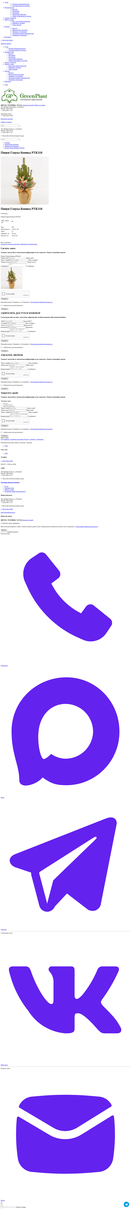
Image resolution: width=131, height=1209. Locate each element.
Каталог (7, 26)
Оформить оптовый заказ (29, 244)
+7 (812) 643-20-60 (7, 40)
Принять (4, 530)
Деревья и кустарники (19, 32)
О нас (6, 2)
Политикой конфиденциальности (41, 302)
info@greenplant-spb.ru (8, 512)
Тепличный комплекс (19, 14)
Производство (9, 7)
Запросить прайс (28, 105)
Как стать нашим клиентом (21, 21)
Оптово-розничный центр (20, 4)
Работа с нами (9, 19)
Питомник (15, 11)
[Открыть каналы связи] (2, 1205)
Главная (7, 143)
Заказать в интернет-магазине (10, 244)
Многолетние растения (19, 30)
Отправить (5, 299)
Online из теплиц (39, 105)
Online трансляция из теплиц (21, 16)
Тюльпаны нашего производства (23, 33)
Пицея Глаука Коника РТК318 (14, 148)
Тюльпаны (15, 13)
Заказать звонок (6, 43)
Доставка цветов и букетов (21, 6)
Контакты (8, 37)
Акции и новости (10, 18)
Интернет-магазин (7, 119)
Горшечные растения (11, 144)
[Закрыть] (1, 1202)
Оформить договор (18, 23)
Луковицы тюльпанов (19, 35)
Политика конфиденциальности (15, 491)
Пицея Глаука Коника (12, 146)
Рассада (14, 9)
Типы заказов (16, 25)
